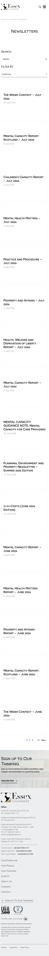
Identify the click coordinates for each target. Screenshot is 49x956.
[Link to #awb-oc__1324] (44, 7)
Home (3, 19)
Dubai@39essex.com (13, 834)
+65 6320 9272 (9, 820)
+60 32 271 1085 (16, 841)
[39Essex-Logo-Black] (10, 5)
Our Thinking (11, 19)
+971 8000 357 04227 (12, 832)
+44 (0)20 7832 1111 (11, 813)
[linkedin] (26, 919)
